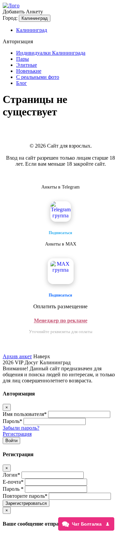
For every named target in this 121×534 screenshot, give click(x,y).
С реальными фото (37, 77)
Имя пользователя (25, 414)
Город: (10, 18)
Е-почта (13, 482)
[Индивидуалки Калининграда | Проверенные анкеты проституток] (11, 5)
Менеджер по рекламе (60, 320)
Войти (11, 440)
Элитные (26, 65)
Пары (22, 59)
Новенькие (28, 71)
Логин (11, 475)
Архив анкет (17, 356)
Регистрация (17, 434)
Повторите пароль (25, 496)
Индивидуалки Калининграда (50, 53)
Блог (21, 83)
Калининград (35, 18)
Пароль (12, 421)
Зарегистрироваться (26, 503)
